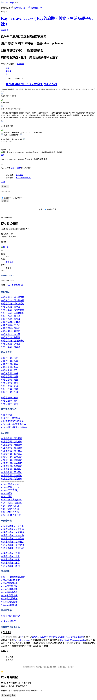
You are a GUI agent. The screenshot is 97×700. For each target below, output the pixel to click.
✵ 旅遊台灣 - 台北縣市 (11, 441)
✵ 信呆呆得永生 (8, 621)
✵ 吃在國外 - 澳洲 (9, 397)
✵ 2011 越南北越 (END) (12, 503)
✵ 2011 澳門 (6, 496)
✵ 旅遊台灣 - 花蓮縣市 (11, 479)
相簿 (7, 68)
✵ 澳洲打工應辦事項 (10, 418)
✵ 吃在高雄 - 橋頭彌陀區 (12, 303)
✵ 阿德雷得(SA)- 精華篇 (12, 421)
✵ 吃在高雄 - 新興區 (10, 331)
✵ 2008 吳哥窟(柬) (9, 490)
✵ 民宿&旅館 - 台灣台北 (12, 526)
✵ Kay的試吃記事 (9, 583)
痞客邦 (13, 168)
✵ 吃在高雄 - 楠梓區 (10, 307)
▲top (3, 182)
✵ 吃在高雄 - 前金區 (10, 328)
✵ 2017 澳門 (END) (10, 509)
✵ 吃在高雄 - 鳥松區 (10, 319)
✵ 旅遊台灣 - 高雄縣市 (11, 469)
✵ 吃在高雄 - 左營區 (10, 337)
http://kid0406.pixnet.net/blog (73, 640)
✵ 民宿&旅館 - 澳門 (10, 566)
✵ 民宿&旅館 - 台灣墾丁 (12, 542)
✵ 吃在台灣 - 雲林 (9, 376)
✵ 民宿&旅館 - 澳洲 (10, 553)
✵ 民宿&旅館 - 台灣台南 (12, 538)
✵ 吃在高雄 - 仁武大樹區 (12, 313)
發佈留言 (5, 201)
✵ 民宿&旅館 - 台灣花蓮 (12, 548)
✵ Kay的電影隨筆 (9, 602)
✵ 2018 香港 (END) (10, 512)
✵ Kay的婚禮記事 (9, 589)
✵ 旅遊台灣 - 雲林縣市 (11, 460)
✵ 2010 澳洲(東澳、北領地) (14, 427)
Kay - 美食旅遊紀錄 (15, 285)
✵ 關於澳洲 (6, 415)
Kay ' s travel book (22, 640)
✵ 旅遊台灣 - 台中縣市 (11, 451)
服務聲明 (71, 667)
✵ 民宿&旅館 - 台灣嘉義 (12, 535)
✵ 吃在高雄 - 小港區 (10, 344)
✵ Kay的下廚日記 (9, 586)
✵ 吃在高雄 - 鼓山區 (10, 334)
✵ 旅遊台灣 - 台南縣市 (11, 466)
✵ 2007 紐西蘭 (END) (11, 484)
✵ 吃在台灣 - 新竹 (9, 361)
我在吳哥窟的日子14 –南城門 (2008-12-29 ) (32, 84)
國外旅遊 (19, 175)
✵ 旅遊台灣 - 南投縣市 (11, 457)
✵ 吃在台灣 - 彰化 (9, 370)
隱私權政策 (62, 667)
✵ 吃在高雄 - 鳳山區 (10, 316)
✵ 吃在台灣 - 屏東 (9, 386)
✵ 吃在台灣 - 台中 (9, 367)
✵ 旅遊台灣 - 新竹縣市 (11, 445)
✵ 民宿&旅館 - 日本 (10, 556)
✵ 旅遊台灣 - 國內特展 (11, 438)
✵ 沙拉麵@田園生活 (10, 616)
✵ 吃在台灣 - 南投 (9, 373)
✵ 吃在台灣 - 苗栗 (9, 364)
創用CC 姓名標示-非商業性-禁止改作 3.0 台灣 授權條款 (58, 637)
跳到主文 (5, 30)
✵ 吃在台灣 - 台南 (9, 383)
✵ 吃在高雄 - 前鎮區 (10, 347)
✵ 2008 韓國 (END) (10, 487)
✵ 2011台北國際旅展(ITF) (13, 577)
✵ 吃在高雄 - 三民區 (10, 325)
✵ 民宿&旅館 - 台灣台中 (12, 529)
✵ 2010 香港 (6, 493)
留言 (19, 168)
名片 (7, 74)
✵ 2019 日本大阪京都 (11, 515)
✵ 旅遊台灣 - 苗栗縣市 (11, 448)
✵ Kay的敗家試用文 (10, 580)
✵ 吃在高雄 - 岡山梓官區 (12, 300)
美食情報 (20, 64)
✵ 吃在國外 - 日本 (9, 401)
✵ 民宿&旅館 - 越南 (10, 563)
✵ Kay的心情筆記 (9, 598)
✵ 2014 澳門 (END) (10, 506)
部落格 (8, 71)
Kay (2, 155)
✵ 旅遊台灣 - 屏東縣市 (11, 472)
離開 (13, 695)
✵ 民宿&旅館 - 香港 (10, 559)
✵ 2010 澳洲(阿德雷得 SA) (13, 424)
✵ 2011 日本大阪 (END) (12, 500)
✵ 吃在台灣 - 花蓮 (9, 392)
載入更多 (5, 186)
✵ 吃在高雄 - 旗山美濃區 (12, 297)
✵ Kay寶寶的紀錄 (9, 592)
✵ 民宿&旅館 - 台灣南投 (12, 532)
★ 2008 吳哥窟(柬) (23, 178)
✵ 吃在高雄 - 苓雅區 (10, 322)
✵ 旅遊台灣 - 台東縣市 (11, 475)
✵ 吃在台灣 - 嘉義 (9, 380)
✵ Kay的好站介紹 (9, 605)
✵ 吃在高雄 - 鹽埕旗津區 (12, 340)
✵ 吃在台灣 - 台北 (9, 358)
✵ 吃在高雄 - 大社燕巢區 (12, 310)
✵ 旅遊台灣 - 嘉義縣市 (11, 463)
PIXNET (30, 667)
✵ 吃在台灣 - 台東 (9, 389)
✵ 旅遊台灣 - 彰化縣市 (11, 454)
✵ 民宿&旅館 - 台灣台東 (12, 545)
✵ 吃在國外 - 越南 (9, 404)
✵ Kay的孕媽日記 (9, 595)
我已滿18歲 (6, 695)
